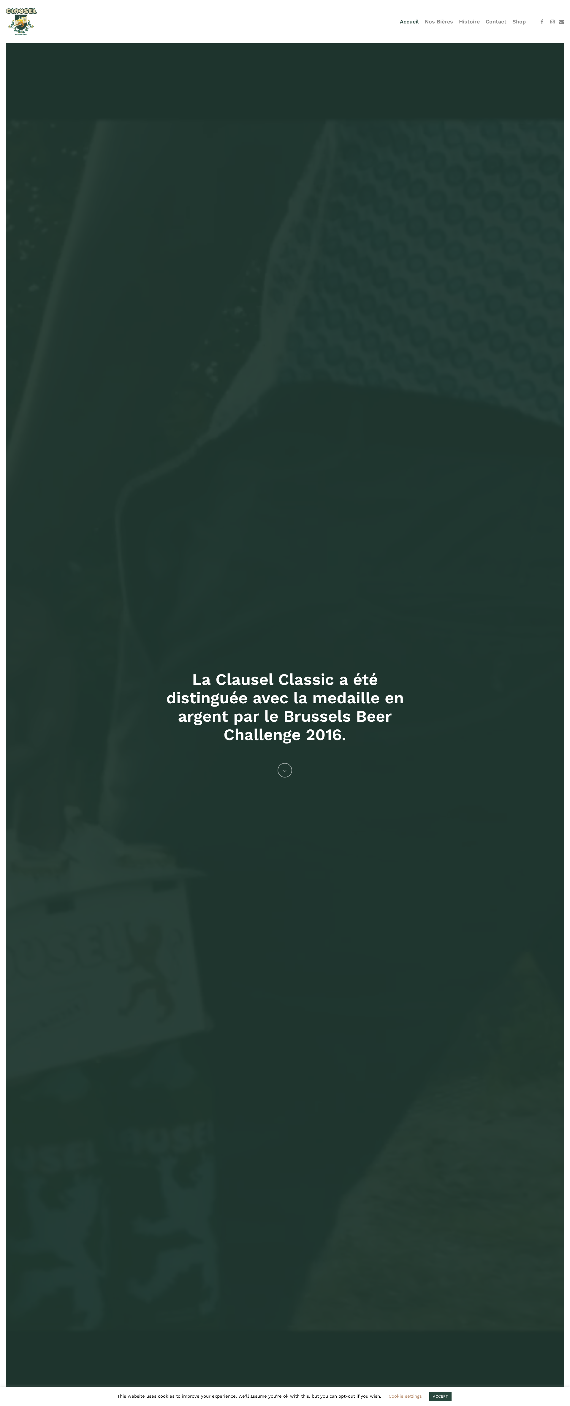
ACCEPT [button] (440, 1396)
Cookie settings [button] (405, 1396)
